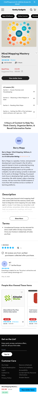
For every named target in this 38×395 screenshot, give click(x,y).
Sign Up (6, 354)
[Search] (31, 10)
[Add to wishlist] (36, 53)
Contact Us (5, 372)
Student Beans (24, 377)
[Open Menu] (3, 10)
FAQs (3, 375)
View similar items (15, 78)
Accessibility (23, 370)
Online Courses (23, 16)
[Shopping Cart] (35, 9)
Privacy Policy (6, 378)
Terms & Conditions (26, 367)
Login (3, 370)
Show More (19, 218)
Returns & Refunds (25, 365)
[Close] (34, 2)
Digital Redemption (8, 367)
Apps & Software (7, 16)
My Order (5, 365)
